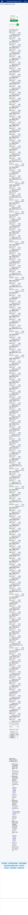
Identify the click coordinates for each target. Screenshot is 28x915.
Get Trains (14, 20)
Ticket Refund (13, 867)
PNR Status (4, 863)
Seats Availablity (22, 863)
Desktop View (21, 867)
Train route (21, 865)
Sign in (25, 1)
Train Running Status (13, 863)
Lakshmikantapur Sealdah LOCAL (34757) (16, 813)
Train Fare (6, 867)
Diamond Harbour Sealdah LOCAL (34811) (14, 790)
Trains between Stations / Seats (11, 865)
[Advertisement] (14, 883)
